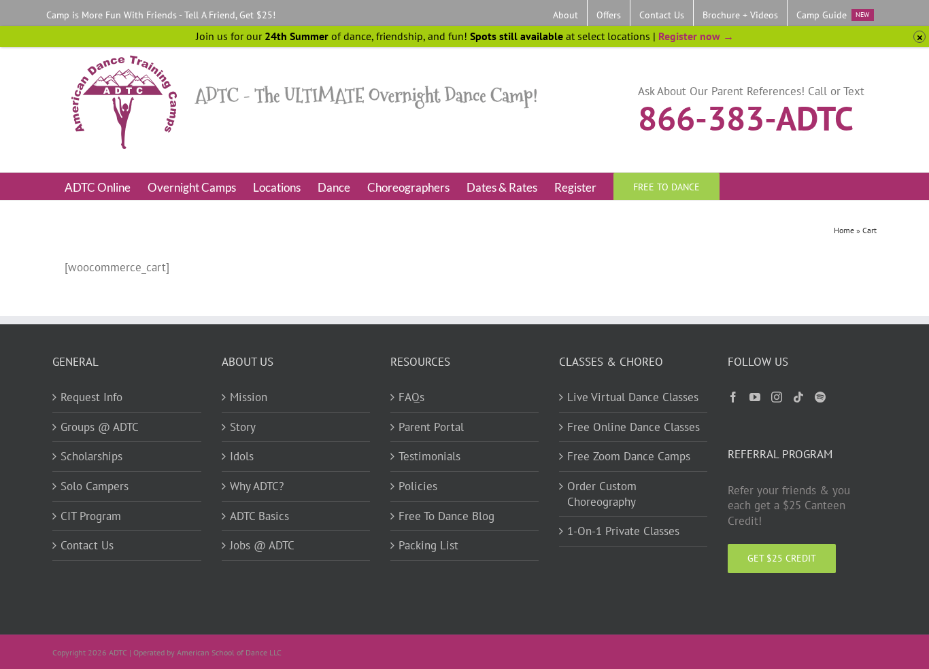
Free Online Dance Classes (633, 426)
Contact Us (87, 545)
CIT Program (91, 516)
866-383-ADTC (746, 117)
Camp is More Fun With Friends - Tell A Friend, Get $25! (160, 15)
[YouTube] (754, 397)
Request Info (91, 397)
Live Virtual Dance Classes (632, 397)
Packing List (428, 545)
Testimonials (429, 456)
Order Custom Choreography (602, 494)
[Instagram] (776, 397)
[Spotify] (820, 397)
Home (844, 230)
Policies (418, 486)
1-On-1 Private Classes (623, 531)
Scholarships (91, 456)
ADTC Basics (259, 516)
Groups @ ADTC (100, 426)
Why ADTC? (257, 486)
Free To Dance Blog (446, 516)
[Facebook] (733, 397)
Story (243, 426)
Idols (242, 456)
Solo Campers (95, 486)
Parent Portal (431, 426)
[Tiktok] (798, 397)
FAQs (411, 397)
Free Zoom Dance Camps (628, 456)
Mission (248, 397)
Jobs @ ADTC (262, 545)
